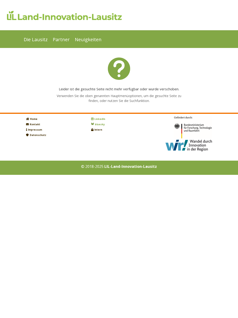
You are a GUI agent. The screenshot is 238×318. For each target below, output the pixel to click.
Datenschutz (38, 135)
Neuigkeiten (88, 40)
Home (33, 119)
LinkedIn (99, 119)
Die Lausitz (36, 40)
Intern (98, 129)
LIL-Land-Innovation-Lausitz (130, 166)
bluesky (100, 124)
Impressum (35, 129)
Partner (61, 40)
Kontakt (35, 124)
